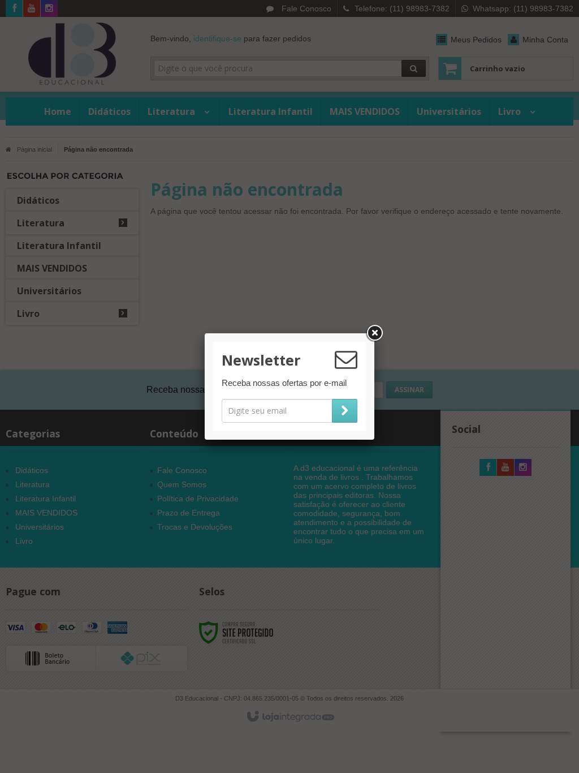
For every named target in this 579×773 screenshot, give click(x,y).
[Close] (374, 333)
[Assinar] (344, 411)
